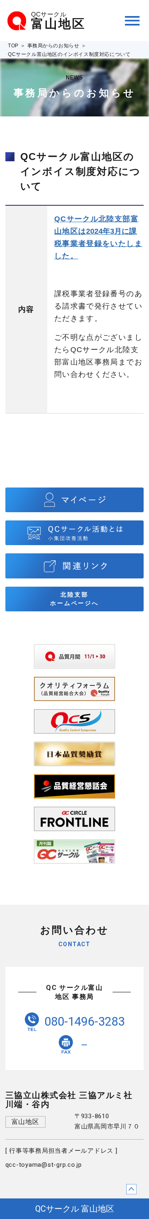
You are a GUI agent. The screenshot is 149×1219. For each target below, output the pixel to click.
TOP (13, 45)
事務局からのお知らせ (53, 45)
